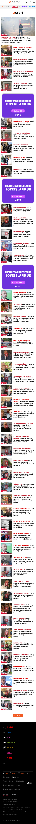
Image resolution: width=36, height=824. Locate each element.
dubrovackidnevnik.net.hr (10, 812)
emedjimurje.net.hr (8, 807)
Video (9, 758)
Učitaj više (18, 715)
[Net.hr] (15, 795)
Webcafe (11, 747)
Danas (10, 727)
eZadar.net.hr (23, 812)
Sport (9, 732)
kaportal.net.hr (25, 807)
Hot (9, 737)
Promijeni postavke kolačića (11, 789)
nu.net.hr (5, 814)
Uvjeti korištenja (8, 781)
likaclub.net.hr (13, 814)
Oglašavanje (15, 777)
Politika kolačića (19, 781)
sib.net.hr (17, 807)
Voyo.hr (15, 801)
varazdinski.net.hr (8, 809)
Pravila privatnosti (8, 785)
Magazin (11, 742)
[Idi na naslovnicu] (14, 4)
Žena (9, 753)
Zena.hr (10, 801)
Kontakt (18, 785)
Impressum (6, 777)
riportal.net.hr (18, 809)
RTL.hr (5, 801)
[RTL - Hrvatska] (6, 795)
